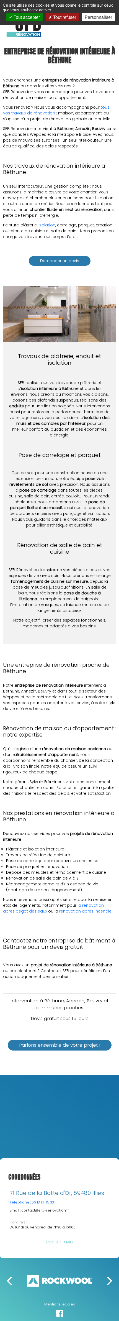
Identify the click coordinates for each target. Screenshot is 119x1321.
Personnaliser (98, 17)
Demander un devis (59, 261)
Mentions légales (59, 1304)
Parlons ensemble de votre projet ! (59, 1045)
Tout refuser (64, 17)
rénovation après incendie (85, 911)
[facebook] (59, 1313)
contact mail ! (59, 1242)
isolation (46, 225)
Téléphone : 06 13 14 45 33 (32, 1202)
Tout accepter (26, 17)
